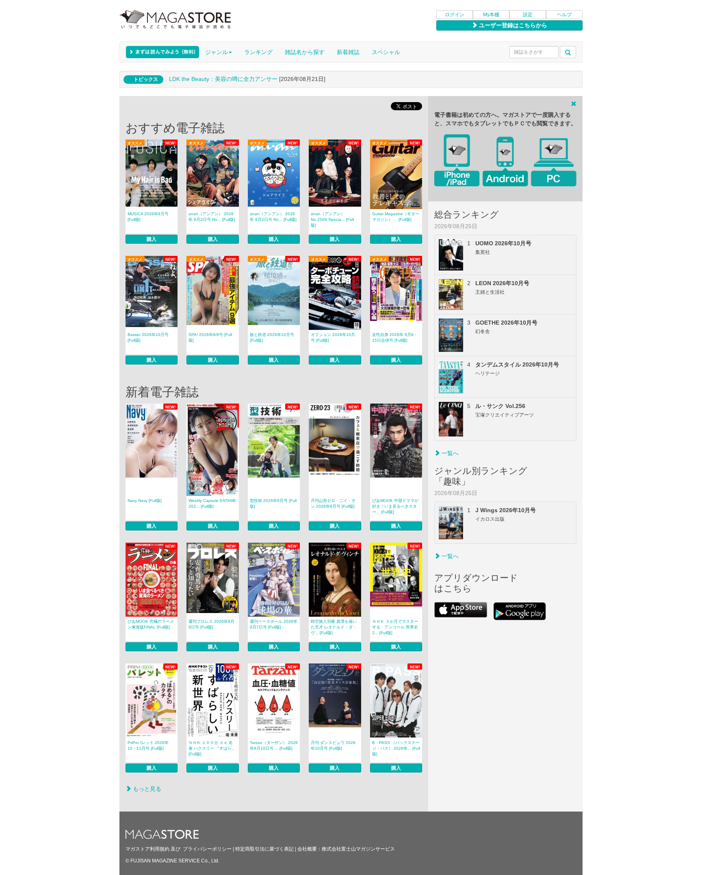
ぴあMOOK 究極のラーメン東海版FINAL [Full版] (151, 624)
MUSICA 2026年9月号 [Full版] (148, 217)
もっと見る (146, 789)
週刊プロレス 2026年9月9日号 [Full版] (211, 624)
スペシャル (386, 52)
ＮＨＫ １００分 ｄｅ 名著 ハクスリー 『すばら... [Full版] (211, 748)
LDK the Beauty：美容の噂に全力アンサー (223, 79)
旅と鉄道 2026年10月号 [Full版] (272, 337)
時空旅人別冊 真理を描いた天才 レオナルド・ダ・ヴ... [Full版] (334, 627)
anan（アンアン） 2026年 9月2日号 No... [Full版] (211, 217)
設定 (528, 14)
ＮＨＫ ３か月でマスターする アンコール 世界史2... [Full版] (395, 627)
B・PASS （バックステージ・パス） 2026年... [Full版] (396, 748)
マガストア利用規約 (147, 849)
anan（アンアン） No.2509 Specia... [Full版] (332, 219)
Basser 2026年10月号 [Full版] (148, 337)
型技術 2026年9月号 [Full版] (273, 503)
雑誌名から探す (305, 52)
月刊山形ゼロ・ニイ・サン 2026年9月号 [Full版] (333, 503)
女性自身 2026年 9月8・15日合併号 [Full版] (395, 337)
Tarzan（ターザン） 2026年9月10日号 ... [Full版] (274, 745)
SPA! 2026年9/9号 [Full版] (210, 337)
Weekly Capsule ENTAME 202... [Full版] (212, 503)
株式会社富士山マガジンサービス (358, 849)
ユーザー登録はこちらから (512, 25)
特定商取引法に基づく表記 (264, 849)
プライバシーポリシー (207, 849)
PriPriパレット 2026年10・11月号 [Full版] (148, 745)
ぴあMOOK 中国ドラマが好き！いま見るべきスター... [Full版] (395, 506)
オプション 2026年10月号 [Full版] (333, 337)
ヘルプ (564, 14)
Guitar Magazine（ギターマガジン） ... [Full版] (395, 217)
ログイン (454, 14)
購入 (151, 239)
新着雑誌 (348, 52)
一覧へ (449, 453)
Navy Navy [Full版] (145, 500)
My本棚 (491, 14)
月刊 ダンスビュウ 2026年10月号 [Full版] (333, 745)
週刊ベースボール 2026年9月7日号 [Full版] (273, 624)
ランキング (258, 52)
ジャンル (216, 52)
